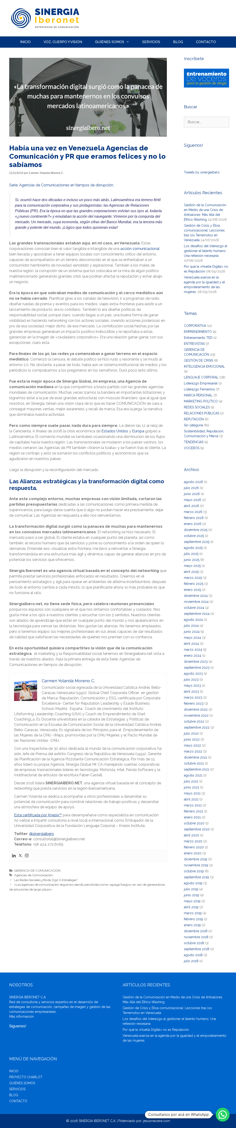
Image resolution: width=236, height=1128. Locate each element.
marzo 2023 (193, 697)
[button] (223, 1115)
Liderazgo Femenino (199, 389)
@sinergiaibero (41, 834)
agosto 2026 (193, 482)
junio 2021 (191, 787)
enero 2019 (192, 925)
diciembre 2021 (195, 757)
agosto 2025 (193, 548)
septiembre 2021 (196, 769)
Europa (138, 431)
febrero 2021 (193, 811)
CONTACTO (206, 42)
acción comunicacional (139, 248)
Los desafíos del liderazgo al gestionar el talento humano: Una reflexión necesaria (205, 251)
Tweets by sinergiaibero (202, 172)
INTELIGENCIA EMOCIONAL (204, 366)
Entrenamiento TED (198, 338)
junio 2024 (192, 631)
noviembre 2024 (196, 602)
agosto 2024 (193, 619)
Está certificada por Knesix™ (38, 815)
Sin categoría (193, 425)
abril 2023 (191, 691)
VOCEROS (191, 448)
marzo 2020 (193, 841)
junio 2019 (191, 895)
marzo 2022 (193, 751)
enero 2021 (192, 817)
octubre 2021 (194, 763)
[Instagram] (27, 855)
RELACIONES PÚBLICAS (201, 413)
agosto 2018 (193, 955)
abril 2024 (191, 643)
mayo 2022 (192, 745)
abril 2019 (191, 907)
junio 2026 (192, 494)
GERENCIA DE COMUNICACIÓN (37, 870)
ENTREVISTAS (194, 344)
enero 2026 (192, 524)
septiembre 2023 (196, 667)
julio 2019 (191, 889)
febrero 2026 (194, 518)
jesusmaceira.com (156, 1121)
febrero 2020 (194, 847)
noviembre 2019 (196, 865)
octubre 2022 (194, 721)
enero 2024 (192, 655)
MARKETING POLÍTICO (201, 401)
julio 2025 (191, 554)
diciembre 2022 (196, 709)
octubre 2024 (194, 607)
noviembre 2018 (196, 937)
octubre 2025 (194, 536)
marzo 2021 (193, 805)
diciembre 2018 (195, 931)
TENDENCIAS (194, 442)
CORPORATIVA (195, 326)
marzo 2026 (193, 512)
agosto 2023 (193, 673)
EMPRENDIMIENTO (198, 332)
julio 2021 (191, 781)
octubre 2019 (194, 871)
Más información (21, 1016)
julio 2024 (191, 625)
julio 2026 (191, 488)
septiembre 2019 (196, 877)
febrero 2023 (194, 703)
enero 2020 (192, 853)
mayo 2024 (192, 637)
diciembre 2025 (195, 530)
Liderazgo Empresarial (201, 383)
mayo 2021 (192, 793)
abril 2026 (191, 506)
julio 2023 (191, 679)
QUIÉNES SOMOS (109, 42)
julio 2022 (191, 733)
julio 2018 (191, 961)
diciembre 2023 (196, 661)
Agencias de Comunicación (33, 875)
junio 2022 (192, 739)
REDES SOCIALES (197, 407)
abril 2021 (191, 799)
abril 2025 (191, 572)
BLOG (178, 42)
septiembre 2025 (196, 542)
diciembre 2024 (196, 596)
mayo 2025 (192, 566)
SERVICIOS (151, 42)
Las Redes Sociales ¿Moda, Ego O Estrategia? (45, 880)
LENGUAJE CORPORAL (201, 377)
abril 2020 (191, 835)
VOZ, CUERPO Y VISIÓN (63, 42)
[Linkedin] (14, 855)
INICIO (25, 42)
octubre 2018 (194, 943)
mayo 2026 (192, 500)
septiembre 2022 (196, 727)
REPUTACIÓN (194, 419)
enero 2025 (192, 590)
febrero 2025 (193, 584)
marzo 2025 (193, 578)
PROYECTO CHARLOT (25, 1077)
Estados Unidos (114, 431)
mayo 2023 (192, 685)
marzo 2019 (193, 913)
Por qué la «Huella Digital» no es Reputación (156, 1029)
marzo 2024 (193, 649)
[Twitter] (20, 855)
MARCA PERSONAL (198, 395)
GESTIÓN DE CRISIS (198, 360)
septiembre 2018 (196, 949)
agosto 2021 (193, 775)
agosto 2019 (193, 883)
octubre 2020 (194, 823)
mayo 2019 (192, 901)
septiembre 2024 (196, 613)
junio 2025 (191, 560)
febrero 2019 (193, 919)
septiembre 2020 (197, 829)
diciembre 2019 (195, 859)
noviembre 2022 (196, 715)
